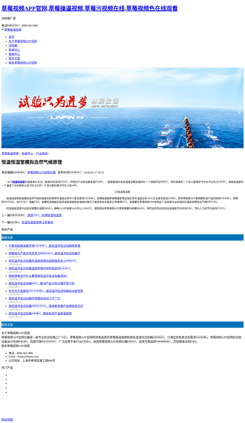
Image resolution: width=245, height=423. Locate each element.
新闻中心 (14, 49)
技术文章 (14, 58)
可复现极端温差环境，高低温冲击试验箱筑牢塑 (44, 245)
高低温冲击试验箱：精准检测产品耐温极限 (40, 313)
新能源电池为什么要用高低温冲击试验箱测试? (38, 275)
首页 (11, 36)
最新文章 (7, 237)
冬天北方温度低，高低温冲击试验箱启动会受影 (46, 291)
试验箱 (13, 45)
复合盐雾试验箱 (19, 383)
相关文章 (7, 324)
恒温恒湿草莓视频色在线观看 (27, 392)
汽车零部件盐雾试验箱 (23, 387)
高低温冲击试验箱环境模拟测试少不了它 (34, 298)
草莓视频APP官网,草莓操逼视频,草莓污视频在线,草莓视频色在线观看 (89, 8)
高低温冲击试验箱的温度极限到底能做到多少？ (43, 260)
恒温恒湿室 (18, 182)
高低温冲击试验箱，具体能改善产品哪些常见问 (46, 306)
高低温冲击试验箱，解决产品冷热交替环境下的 (42, 283)
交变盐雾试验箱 (19, 379)
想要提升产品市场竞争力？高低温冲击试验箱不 (44, 253)
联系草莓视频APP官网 (23, 62)
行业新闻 (42, 153)
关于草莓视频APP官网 (23, 41)
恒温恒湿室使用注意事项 (37, 222)
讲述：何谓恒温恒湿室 (44, 215)
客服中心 (14, 54)
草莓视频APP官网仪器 (41, 172)
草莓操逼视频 (10, 153)
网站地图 (144, 412)
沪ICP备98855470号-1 (184, 412)
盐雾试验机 (16, 374)
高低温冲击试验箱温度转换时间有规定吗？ (40, 268)
